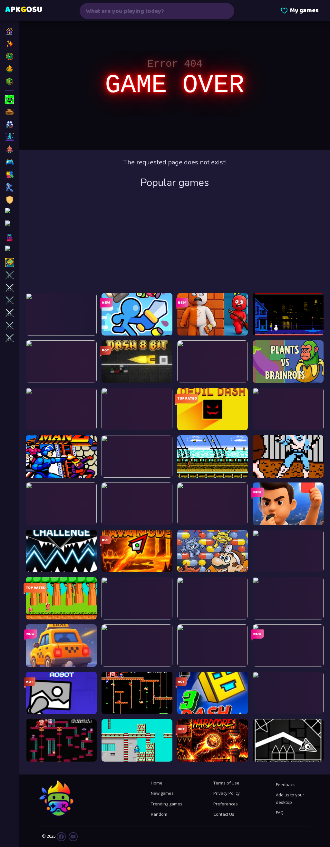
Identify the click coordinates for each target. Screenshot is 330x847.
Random (159, 814)
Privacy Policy (226, 793)
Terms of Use (226, 783)
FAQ (280, 812)
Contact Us (223, 814)
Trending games (166, 804)
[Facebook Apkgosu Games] (61, 836)
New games (162, 793)
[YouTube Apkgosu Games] (73, 836)
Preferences (225, 804)
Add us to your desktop (290, 798)
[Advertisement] (174, 241)
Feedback (285, 784)
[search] (225, 11)
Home (156, 783)
